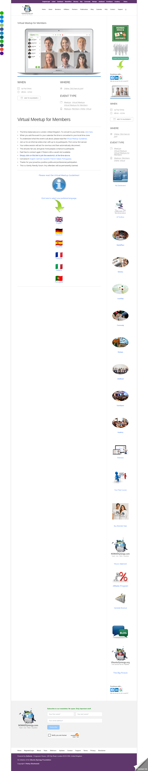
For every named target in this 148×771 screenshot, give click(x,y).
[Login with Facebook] (112, 78)
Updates (62, 750)
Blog (92, 9)
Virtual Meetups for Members (75, 105)
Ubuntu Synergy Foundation (40, 760)
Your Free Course (120, 490)
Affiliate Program (120, 586)
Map (81, 1)
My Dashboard (120, 185)
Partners (74, 9)
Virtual (88, 109)
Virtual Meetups (78, 102)
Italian (58, 159)
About (50, 9)
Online (82, 109)
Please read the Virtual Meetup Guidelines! (59, 175)
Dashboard (60, 1)
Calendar (99, 9)
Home (44, 9)
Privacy (92, 750)
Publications (84, 9)
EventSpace (109, 1)
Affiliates (66, 9)
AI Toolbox (120, 217)
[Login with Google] (121, 78)
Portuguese (66, 159)
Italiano (59, 270)
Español (59, 247)
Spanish (46, 159)
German (39, 159)
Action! (53, 1)
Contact (112, 9)
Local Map (120, 298)
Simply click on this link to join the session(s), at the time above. (45, 155)
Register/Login (46, 1)
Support (120, 9)
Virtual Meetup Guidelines (77, 139)
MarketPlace (68, 1)
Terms (86, 750)
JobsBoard (101, 1)
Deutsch (59, 235)
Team (45, 750)
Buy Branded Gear (120, 526)
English (32, 159)
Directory (75, 1)
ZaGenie (29, 756)
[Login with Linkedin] (116, 78)
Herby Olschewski (32, 764)
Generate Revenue (120, 608)
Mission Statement (120, 564)
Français (59, 258)
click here (89, 132)
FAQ (106, 9)
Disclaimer (101, 750)
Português (59, 282)
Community (87, 1)
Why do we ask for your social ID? (119, 81)
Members (58, 9)
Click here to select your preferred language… (59, 198)
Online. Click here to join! (73, 89)
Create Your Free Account (120, 58)
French (53, 159)
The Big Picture (120, 673)
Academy (117, 1)
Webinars (120, 458)
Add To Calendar (30, 98)
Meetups (94, 1)
